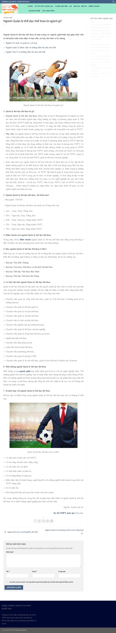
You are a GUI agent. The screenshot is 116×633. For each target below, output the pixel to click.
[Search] (113, 1)
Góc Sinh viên (48, 11)
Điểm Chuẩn (94, 6)
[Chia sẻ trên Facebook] (35, 521)
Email (34, 571)
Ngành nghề (34, 11)
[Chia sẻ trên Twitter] (39, 521)
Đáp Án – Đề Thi (80, 6)
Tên (8, 571)
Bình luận (10, 552)
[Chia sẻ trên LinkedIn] (52, 521)
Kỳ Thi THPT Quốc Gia (44, 6)
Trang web (61, 571)
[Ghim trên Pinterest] (48, 521)
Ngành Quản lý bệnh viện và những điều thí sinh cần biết (31, 47)
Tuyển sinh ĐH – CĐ (63, 6)
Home (30, 6)
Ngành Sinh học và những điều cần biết (22, 532)
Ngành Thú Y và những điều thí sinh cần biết (25, 52)
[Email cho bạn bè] (43, 521)
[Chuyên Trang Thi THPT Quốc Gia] (13, 8)
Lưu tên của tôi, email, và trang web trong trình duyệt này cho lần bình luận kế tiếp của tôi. (41, 582)
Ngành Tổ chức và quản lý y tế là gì (21, 43)
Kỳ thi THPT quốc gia (64, 513)
